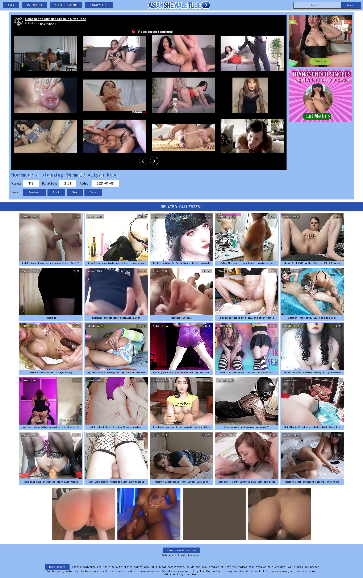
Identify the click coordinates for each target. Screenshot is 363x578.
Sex (74, 192)
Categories (34, 5)
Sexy (93, 192)
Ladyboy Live (99, 5)
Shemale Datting (66, 5)
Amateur (34, 192)
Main (11, 5)
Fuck (56, 192)
